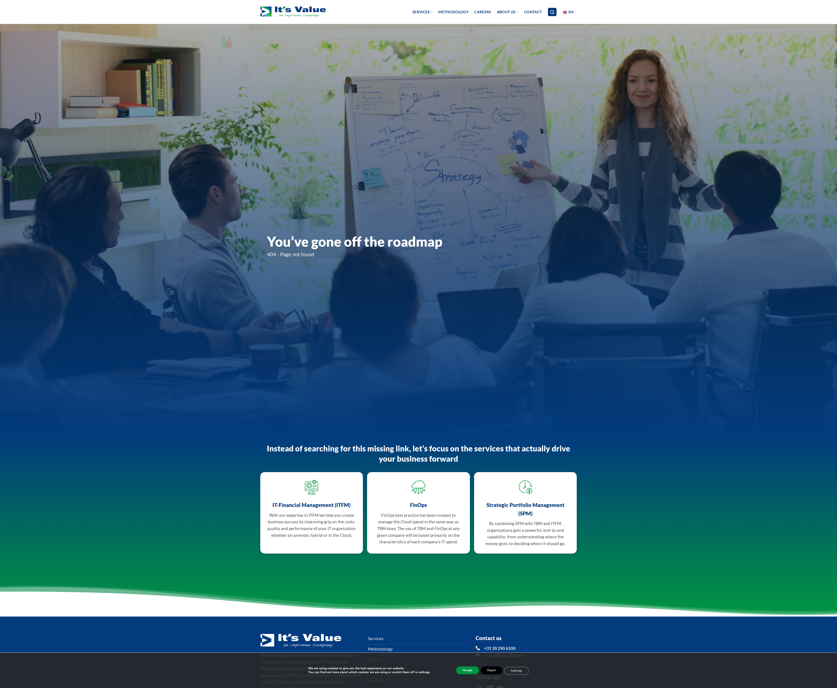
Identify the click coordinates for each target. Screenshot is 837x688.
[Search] (552, 12)
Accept (467, 670)
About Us (506, 12)
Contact (533, 12)
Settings (516, 671)
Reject (491, 670)
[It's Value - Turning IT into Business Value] (293, 12)
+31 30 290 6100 (499, 648)
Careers (482, 12)
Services (421, 12)
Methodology (453, 12)
